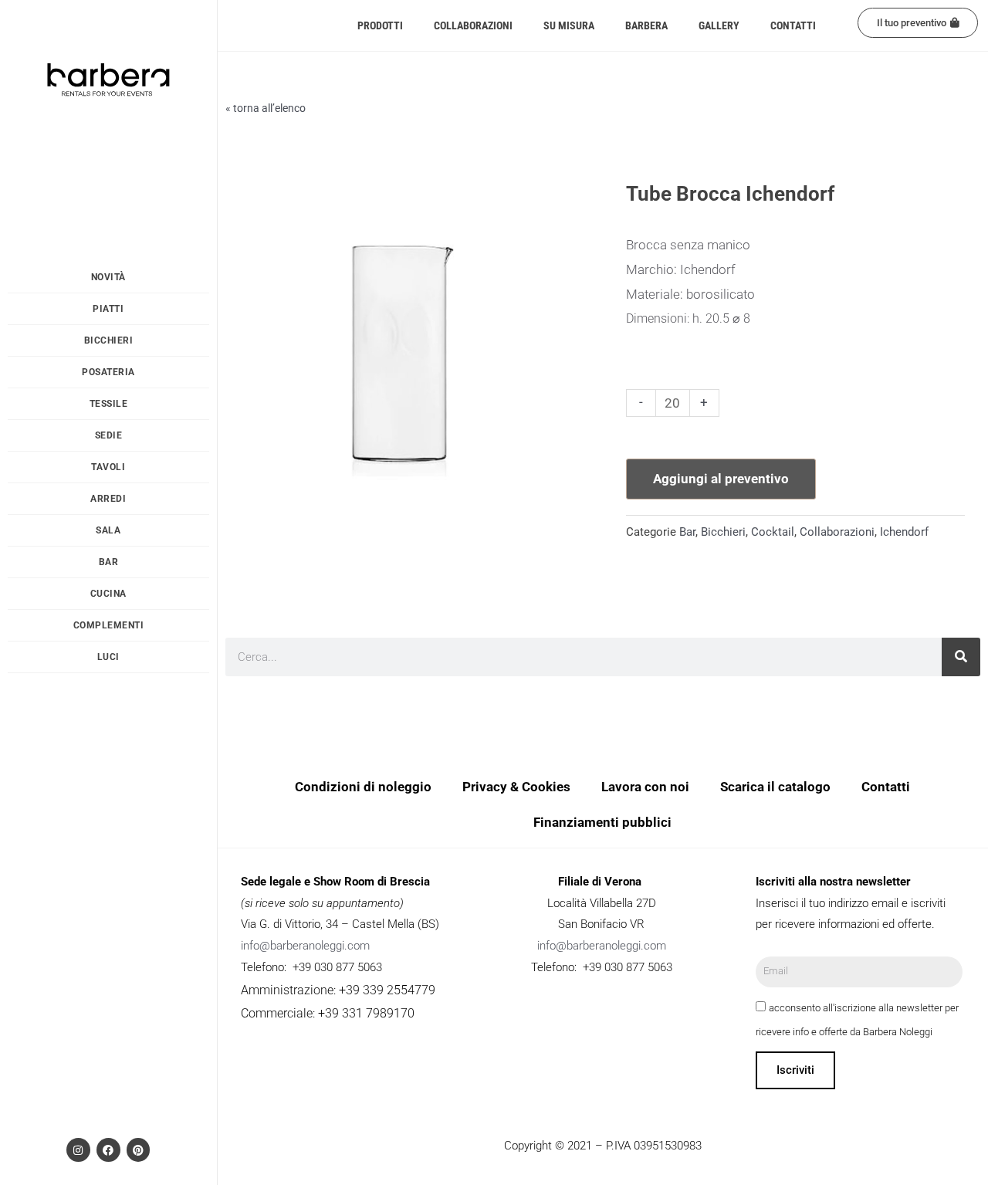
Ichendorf (904, 532)
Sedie (109, 435)
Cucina (108, 593)
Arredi (108, 498)
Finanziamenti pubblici (602, 822)
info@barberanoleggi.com (305, 946)
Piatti (108, 308)
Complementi (108, 625)
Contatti (793, 25)
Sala (108, 530)
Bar (109, 562)
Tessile (109, 403)
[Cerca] (961, 657)
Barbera (646, 25)
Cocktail (772, 532)
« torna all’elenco (265, 108)
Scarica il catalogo (775, 786)
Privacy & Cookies (516, 786)
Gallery (719, 25)
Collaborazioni (473, 25)
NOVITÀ (108, 277)
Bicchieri (109, 340)
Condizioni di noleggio (363, 786)
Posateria (108, 372)
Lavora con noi (645, 786)
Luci (108, 657)
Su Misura (568, 25)
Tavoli (108, 467)
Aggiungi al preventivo (721, 478)
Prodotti (380, 25)
